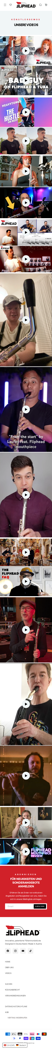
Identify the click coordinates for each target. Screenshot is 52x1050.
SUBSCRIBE (40, 906)
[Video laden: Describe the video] (26, 140)
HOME (7, 962)
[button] (5, 5)
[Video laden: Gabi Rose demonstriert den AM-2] (26, 581)
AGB (7, 1012)
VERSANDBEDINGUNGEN (15, 996)
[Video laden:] (26, 232)
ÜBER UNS (9, 967)
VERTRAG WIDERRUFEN (17, 1018)
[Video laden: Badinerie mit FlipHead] (26, 171)
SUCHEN (8, 984)
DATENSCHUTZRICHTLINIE (16, 1006)
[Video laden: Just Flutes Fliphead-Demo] (26, 50)
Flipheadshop (29, 1043)
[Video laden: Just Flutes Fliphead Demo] (26, 112)
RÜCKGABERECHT (12, 990)
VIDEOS (8, 973)
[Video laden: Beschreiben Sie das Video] (26, 80)
